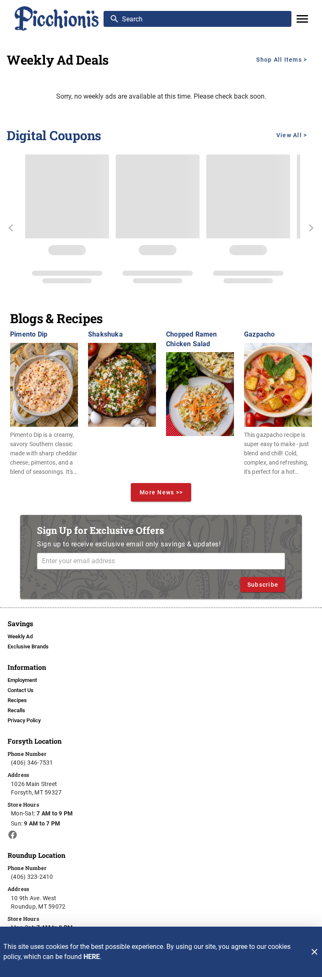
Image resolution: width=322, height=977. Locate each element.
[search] (203, 18)
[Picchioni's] (57, 18)
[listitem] (20, 637)
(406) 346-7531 (32, 762)
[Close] (314, 951)
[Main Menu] (302, 19)
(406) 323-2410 (32, 876)
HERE (91, 957)
